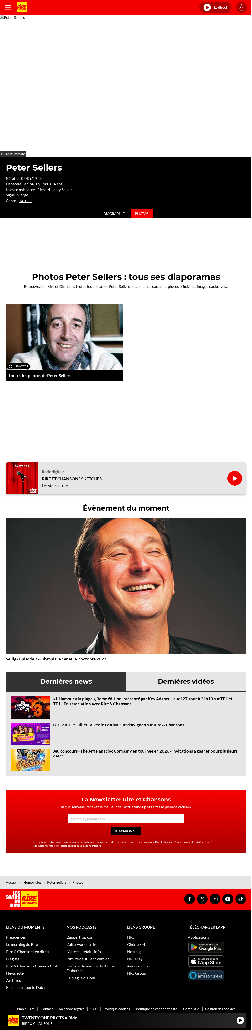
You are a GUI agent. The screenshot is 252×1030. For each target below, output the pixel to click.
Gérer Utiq (191, 1009)
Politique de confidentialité (156, 1009)
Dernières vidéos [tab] (186, 681)
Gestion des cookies (220, 1009)
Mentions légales (71, 1009)
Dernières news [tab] (66, 681)
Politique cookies (117, 1009)
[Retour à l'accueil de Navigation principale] (22, 7)
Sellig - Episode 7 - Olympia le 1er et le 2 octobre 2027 (56, 658)
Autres (25, 201)
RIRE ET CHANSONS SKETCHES (72, 478)
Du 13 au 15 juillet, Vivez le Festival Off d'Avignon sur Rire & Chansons (118, 724)
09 (29, 178)
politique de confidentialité (85, 845)
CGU (94, 1009)
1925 (37, 178)
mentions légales (58, 845)
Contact (47, 1009)
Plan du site (26, 1009)
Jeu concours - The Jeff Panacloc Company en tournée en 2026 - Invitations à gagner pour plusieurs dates (145, 753)
